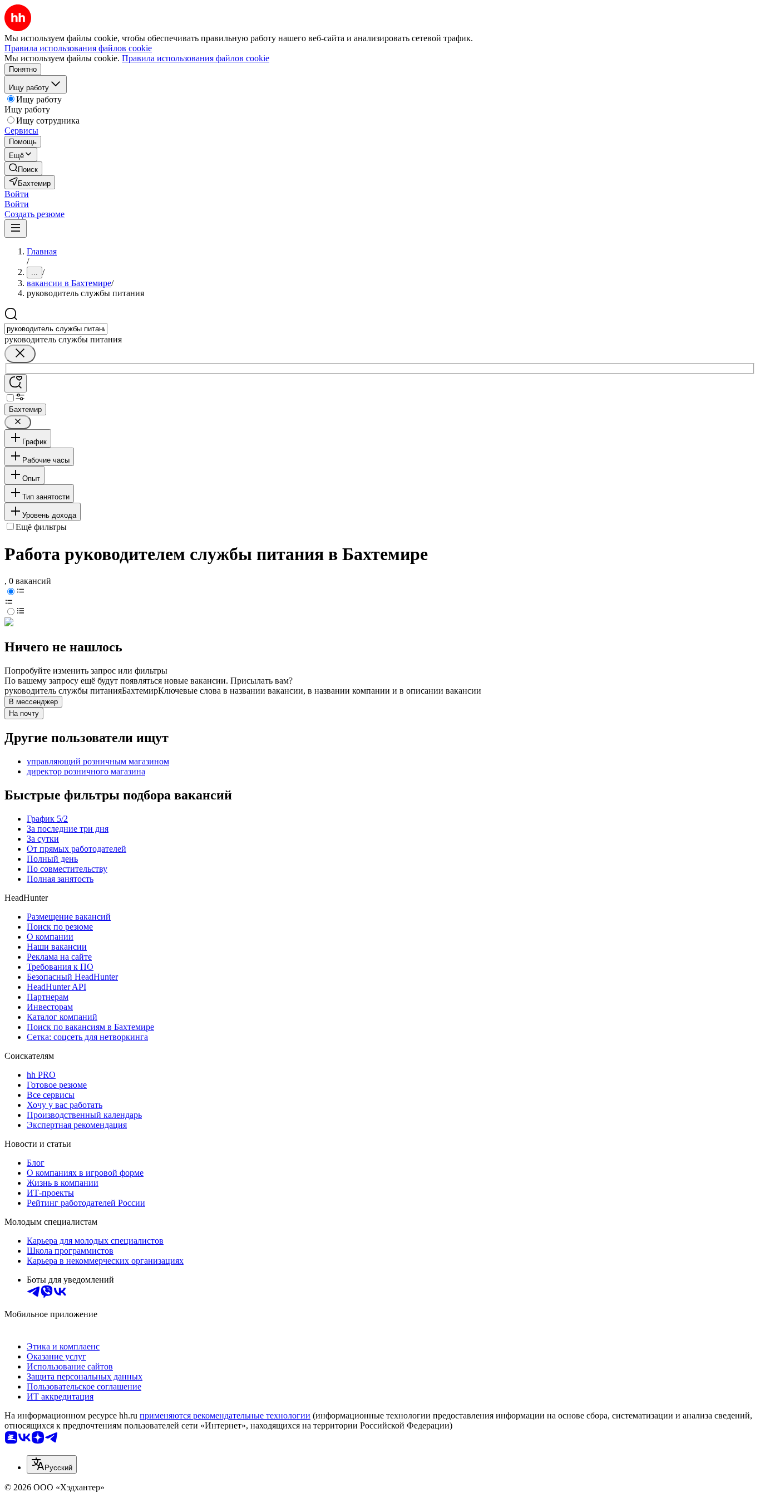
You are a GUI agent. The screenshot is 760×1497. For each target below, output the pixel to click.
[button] (16, 194)
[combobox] (55, 329)
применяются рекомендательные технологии (225, 1415)
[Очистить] (20, 354)
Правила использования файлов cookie (195, 58)
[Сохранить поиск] (15, 383)
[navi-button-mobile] (15, 228)
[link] (23, 168)
